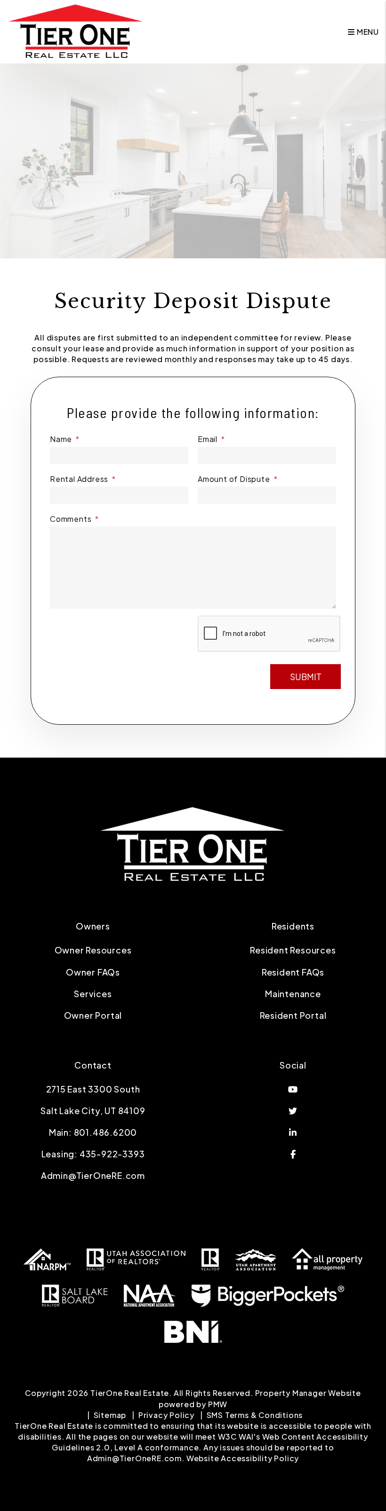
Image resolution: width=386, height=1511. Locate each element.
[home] (76, 31)
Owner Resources (93, 950)
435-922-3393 (112, 1153)
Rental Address (79, 479)
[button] (293, 1089)
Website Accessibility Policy (242, 1458)
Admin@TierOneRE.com (93, 1175)
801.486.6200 (105, 1132)
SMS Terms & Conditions (255, 1415)
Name (61, 439)
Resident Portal (293, 1015)
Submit (306, 676)
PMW (217, 1404)
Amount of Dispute (234, 479)
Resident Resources (293, 950)
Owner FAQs (93, 972)
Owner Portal (93, 1015)
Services (93, 993)
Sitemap (110, 1415)
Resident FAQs (293, 972)
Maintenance (293, 993)
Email (207, 439)
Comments (70, 519)
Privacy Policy (166, 1415)
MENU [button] (367, 32)
